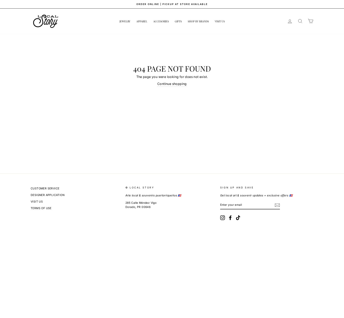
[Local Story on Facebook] (230, 217)
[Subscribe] (277, 205)
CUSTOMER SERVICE (45, 188)
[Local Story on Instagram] (222, 217)
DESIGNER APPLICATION (47, 195)
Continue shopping (172, 84)
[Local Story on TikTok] (238, 217)
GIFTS (178, 21)
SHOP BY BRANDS (198, 21)
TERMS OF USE (41, 208)
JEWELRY (124, 21)
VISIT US (220, 21)
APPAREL (141, 21)
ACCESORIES (161, 21)
